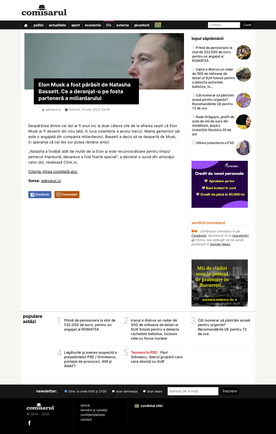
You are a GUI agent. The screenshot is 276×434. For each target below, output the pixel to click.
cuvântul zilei (151, 406)
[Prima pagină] (26, 24)
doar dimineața (126, 391)
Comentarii (69, 194)
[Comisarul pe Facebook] (29, 423)
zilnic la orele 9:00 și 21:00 (87, 391)
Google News (220, 244)
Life (108, 25)
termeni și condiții (94, 410)
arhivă (85, 405)
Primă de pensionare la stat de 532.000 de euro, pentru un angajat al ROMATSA (212, 54)
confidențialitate (93, 415)
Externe (122, 25)
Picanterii (141, 25)
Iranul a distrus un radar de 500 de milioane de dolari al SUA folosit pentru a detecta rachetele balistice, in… (213, 78)
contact (86, 419)
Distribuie (42, 194)
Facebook (199, 235)
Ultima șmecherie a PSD (213, 142)
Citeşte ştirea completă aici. (53, 171)
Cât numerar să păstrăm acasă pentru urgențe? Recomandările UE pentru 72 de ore (213, 101)
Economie (93, 25)
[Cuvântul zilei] (154, 24)
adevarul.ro (53, 109)
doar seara (154, 391)
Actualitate (57, 25)
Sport (75, 25)
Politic (39, 25)
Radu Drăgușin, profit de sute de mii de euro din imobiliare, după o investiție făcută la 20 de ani (213, 125)
